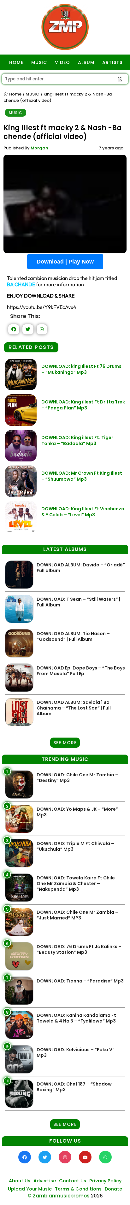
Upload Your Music (30, 1189)
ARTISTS (112, 62)
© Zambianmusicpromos (58, 1195)
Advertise (44, 1181)
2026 (97, 1195)
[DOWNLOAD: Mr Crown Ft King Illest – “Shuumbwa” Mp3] (21, 495)
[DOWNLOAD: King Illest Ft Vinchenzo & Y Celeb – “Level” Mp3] (21, 531)
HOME (16, 62)
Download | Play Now (65, 261)
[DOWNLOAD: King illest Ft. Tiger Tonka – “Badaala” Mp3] (21, 459)
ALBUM (86, 62)
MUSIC (39, 62)
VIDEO (62, 62)
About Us (19, 1181)
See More (65, 742)
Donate (113, 1189)
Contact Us (72, 1181)
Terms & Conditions (78, 1189)
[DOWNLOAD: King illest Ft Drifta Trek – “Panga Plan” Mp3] (21, 424)
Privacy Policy (105, 1181)
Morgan (39, 148)
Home (14, 94)
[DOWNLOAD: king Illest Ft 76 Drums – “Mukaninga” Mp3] (21, 388)
